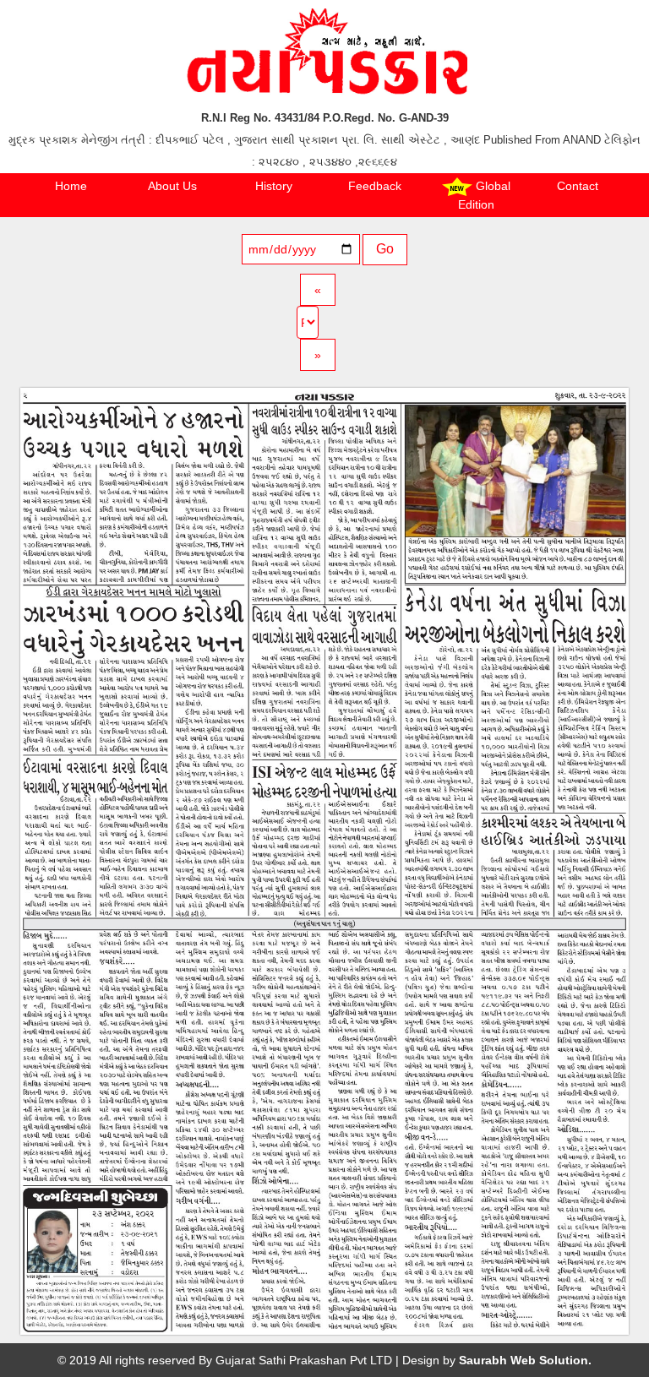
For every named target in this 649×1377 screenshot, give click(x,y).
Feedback (374, 186)
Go (385, 249)
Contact (577, 186)
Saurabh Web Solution (523, 1360)
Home (71, 186)
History (273, 186)
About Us (172, 186)
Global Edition (484, 195)
